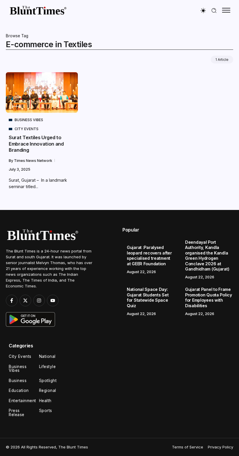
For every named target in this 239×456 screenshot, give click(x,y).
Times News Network (33, 160)
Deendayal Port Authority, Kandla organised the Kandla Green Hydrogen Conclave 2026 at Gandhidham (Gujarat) (207, 256)
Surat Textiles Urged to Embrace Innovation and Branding (36, 144)
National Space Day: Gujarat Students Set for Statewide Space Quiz (147, 297)
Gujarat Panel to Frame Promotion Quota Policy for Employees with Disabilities (208, 297)
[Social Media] (11, 300)
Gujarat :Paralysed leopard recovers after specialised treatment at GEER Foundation (149, 255)
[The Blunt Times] (38, 10)
